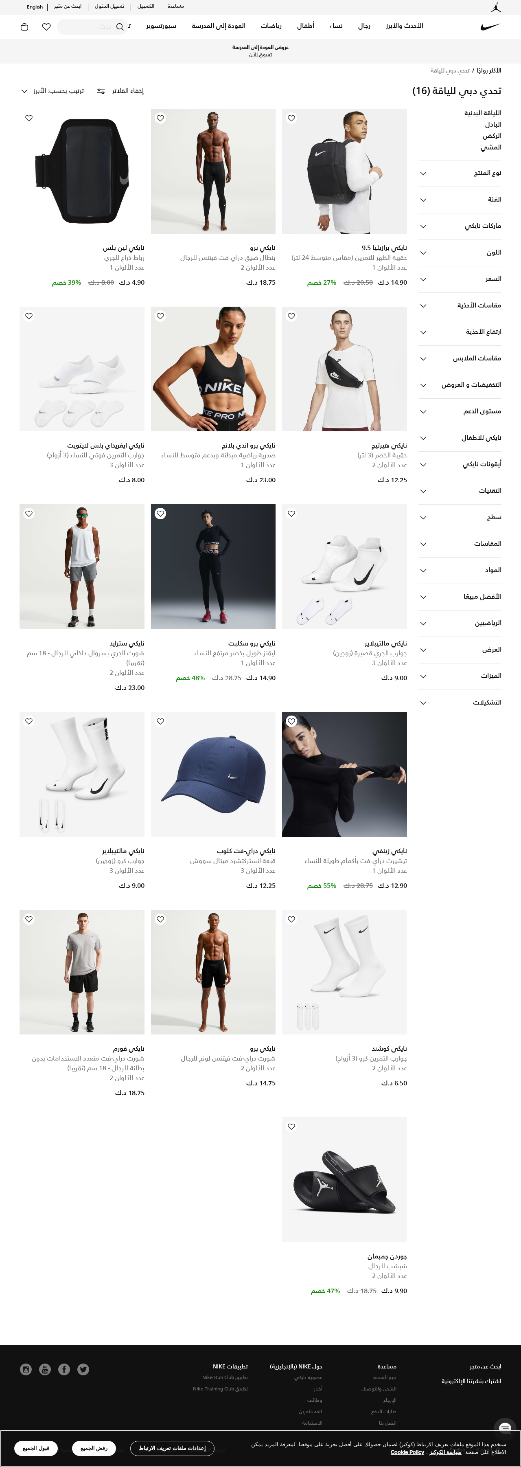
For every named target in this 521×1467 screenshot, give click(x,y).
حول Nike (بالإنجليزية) (296, 1366)
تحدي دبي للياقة (450, 70)
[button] (404, 27)
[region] (260, 1448)
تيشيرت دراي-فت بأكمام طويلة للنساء (355, 861)
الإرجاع (389, 1400)
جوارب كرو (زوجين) (120, 861)
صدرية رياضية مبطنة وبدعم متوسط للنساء (218, 455)
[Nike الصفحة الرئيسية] (490, 27)
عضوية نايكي (308, 1377)
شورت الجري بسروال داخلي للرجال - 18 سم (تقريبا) (85, 658)
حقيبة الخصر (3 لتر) (382, 455)
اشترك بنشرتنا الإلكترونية (471, 1381)
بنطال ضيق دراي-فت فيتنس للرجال (228, 258)
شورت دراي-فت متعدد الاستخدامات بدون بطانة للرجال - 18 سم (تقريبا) (88, 1064)
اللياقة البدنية (482, 114)
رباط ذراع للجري (124, 258)
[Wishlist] (291, 118)
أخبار (318, 1389)
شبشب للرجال (387, 1266)
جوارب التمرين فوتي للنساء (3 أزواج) (95, 455)
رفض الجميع (94, 1448)
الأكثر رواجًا (488, 70)
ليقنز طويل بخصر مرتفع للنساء (235, 653)
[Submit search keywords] (120, 27)
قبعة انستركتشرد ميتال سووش (233, 861)
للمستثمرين (310, 1412)
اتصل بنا (387, 1423)
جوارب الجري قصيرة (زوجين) (370, 653)
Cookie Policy (407, 1452)
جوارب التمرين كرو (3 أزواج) (371, 1059)
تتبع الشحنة (384, 1377)
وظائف (314, 1400)
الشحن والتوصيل (378, 1389)
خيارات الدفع (383, 1412)
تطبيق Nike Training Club (220, 1389)
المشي (491, 148)
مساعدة (176, 6)
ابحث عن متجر (67, 6)
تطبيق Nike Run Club (225, 1377)
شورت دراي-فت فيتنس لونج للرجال (228, 1059)
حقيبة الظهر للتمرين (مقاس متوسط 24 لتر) (349, 258)
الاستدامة (312, 1423)
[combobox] (92, 27)
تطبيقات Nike (230, 1366)
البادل (493, 125)
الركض (492, 136)
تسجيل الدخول (109, 6)
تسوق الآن (286, 55)
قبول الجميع (36, 1448)
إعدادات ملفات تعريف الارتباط (172, 1448)
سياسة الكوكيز (445, 1452)
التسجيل (146, 6)
